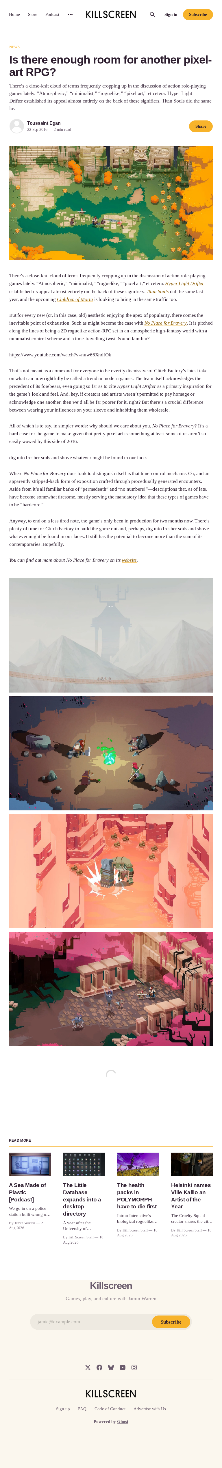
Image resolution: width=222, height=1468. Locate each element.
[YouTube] (122, 1367)
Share (200, 126)
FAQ (82, 1408)
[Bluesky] (111, 1367)
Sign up (63, 1408)
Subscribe (198, 14)
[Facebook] (99, 1367)
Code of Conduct (110, 1408)
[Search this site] (152, 14)
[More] (70, 14)
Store (32, 14)
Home (14, 14)
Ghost (122, 1421)
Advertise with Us (150, 1408)
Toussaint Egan (44, 123)
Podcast (52, 14)
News (14, 47)
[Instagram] (134, 1367)
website (129, 560)
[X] (88, 1367)
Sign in (170, 14)
